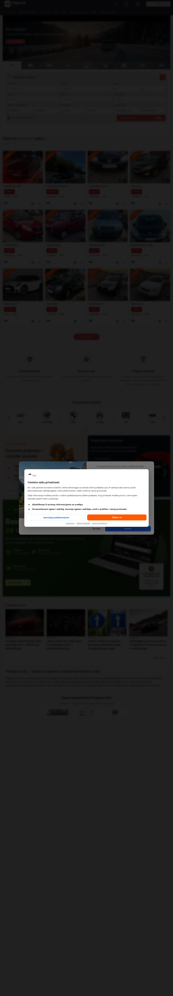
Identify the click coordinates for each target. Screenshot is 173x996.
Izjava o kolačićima (99, 523)
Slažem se (117, 517)
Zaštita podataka (83, 523)
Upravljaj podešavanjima (56, 517)
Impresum (70, 523)
